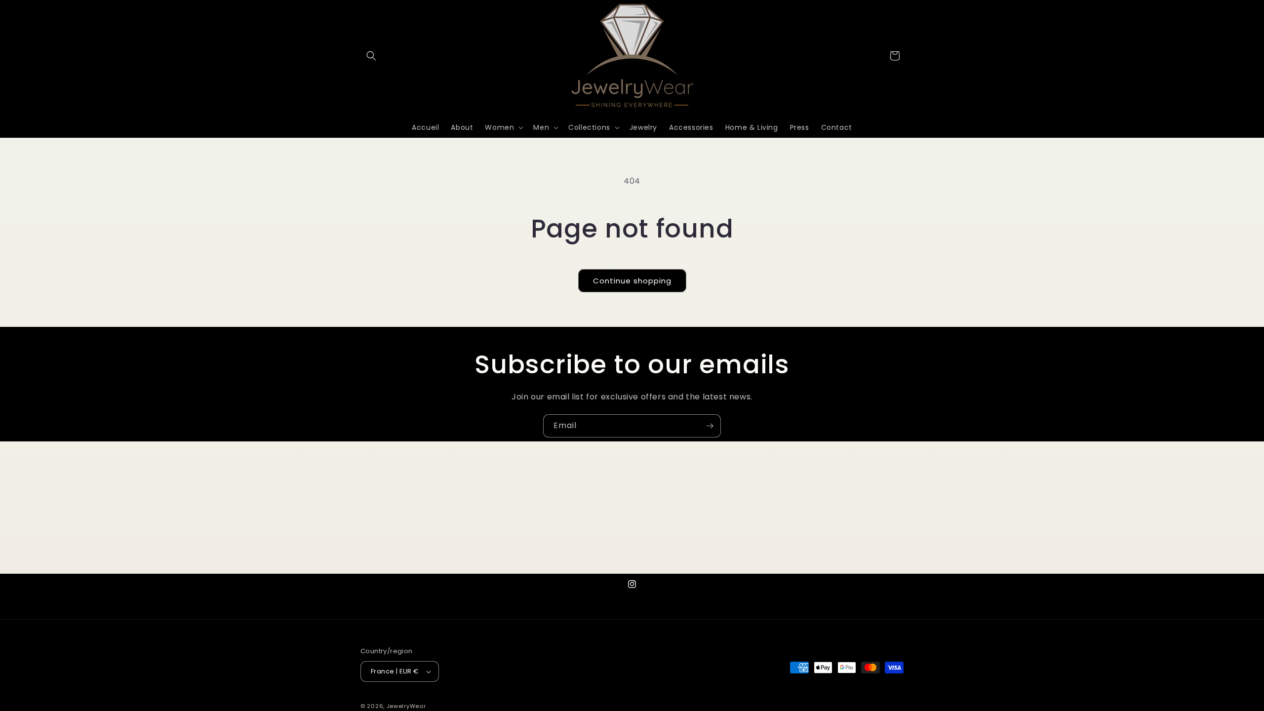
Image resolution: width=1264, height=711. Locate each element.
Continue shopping (632, 281)
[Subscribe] (709, 425)
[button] (371, 56)
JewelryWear (406, 706)
